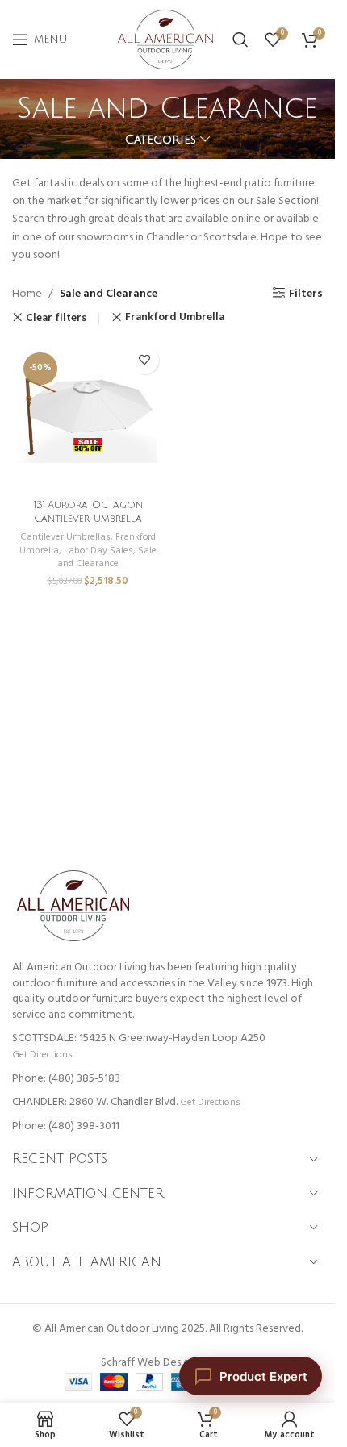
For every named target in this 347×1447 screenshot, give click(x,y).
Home (27, 294)
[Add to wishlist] (145, 360)
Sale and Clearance (107, 558)
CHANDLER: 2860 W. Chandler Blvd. (95, 1102)
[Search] (240, 39)
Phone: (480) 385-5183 (66, 1079)
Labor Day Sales (98, 551)
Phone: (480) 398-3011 (65, 1126)
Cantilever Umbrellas (65, 537)
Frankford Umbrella (174, 317)
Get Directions (42, 1054)
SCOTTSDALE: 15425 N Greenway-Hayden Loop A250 (138, 1038)
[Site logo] (165, 40)
